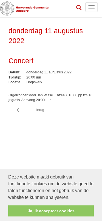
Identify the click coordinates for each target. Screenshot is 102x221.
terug (40, 110)
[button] (71, 198)
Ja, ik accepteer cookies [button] (51, 211)
